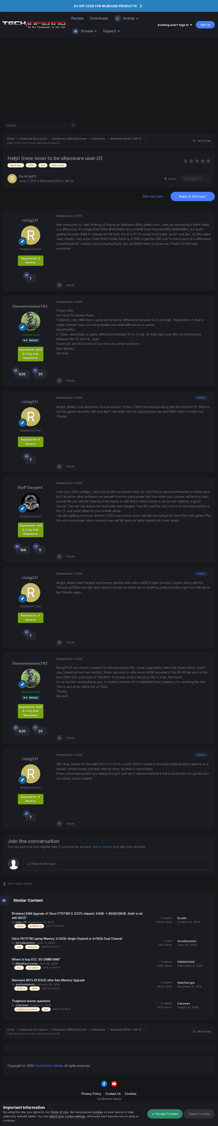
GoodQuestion (25, 942)
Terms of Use (59, 1112)
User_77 (21, 922)
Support (110, 31)
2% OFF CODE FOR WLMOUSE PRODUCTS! (105, 6)
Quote (71, 285)
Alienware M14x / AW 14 (56, 181)
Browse (87, 31)
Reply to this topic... (44, 863)
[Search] (73, 125)
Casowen (22, 1005)
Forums (77, 18)
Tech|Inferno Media (49, 1065)
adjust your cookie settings (67, 1116)
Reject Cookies (199, 1114)
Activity (129, 18)
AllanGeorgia (186, 982)
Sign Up (205, 24)
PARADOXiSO (186, 961)
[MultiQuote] (59, 285)
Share (171, 178)
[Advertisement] (109, 79)
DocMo (182, 918)
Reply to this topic (192, 196)
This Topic (55, 125)
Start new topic (153, 196)
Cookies (130, 1093)
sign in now (100, 846)
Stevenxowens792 (29, 306)
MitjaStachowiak (26, 963)
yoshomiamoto (25, 984)
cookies (97, 1112)
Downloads (99, 18)
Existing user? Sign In (174, 25)
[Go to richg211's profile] (12, 178)
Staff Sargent (30, 487)
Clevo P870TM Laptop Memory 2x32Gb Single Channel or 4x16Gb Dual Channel (67, 938)
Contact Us (113, 1093)
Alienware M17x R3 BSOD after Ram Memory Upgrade (48, 980)
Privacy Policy (91, 1093)
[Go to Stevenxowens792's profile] (30, 321)
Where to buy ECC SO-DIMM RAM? (36, 959)
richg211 (30, 176)
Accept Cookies (166, 1114)
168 (23, 550)
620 (22, 374)
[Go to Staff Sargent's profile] (30, 502)
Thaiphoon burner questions (31, 1001)
